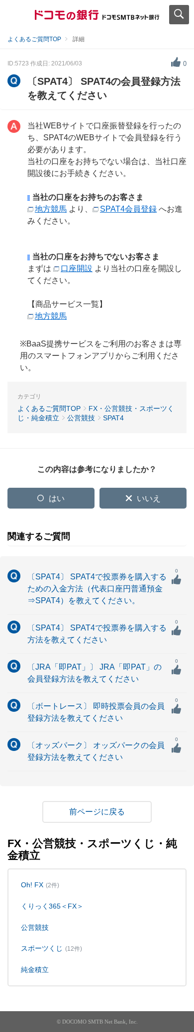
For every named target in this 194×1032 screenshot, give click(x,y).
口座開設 (77, 268)
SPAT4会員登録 (128, 209)
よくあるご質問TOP (34, 39)
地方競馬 (51, 209)
